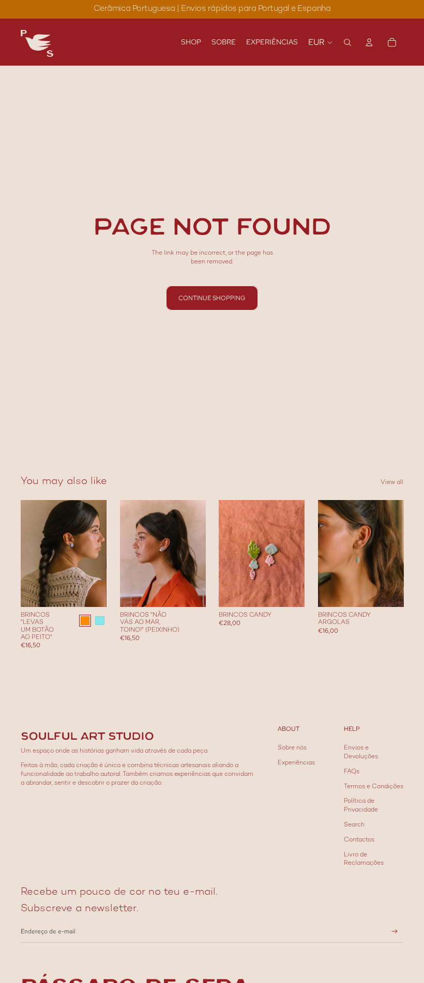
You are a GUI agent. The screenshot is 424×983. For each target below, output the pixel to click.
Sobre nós (292, 748)
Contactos (359, 840)
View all (392, 482)
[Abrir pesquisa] (347, 42)
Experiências (296, 763)
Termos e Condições (373, 787)
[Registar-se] (394, 931)
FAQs (351, 772)
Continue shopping (212, 298)
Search (354, 825)
